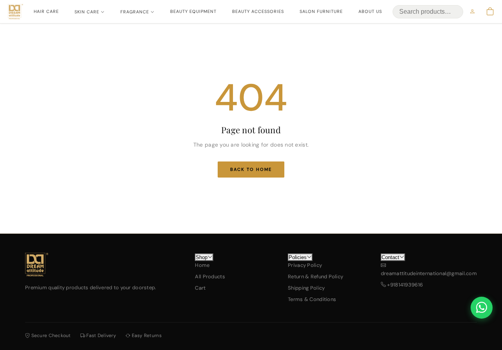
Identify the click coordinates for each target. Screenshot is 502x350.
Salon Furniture (321, 11)
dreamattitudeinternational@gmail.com (429, 273)
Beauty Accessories (258, 11)
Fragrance (134, 12)
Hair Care (46, 11)
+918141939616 (404, 284)
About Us (370, 11)
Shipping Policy (306, 288)
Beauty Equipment (193, 11)
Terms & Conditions (312, 299)
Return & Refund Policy (315, 276)
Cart (200, 288)
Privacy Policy (305, 265)
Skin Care (87, 12)
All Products (210, 276)
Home (202, 265)
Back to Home (251, 169)
